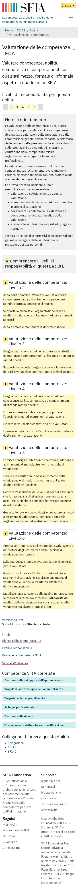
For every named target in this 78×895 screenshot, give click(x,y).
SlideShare (13, 848)
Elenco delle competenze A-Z (21, 641)
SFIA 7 (12, 751)
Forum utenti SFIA (18, 830)
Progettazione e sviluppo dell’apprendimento (33, 689)
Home (9, 30)
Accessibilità (49, 810)
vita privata (48, 798)
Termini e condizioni (54, 804)
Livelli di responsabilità (17, 648)
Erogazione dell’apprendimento (24, 698)
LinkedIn (11, 824)
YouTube (11, 842)
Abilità (34, 30)
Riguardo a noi (50, 781)
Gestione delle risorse (18, 716)
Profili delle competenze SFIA (21, 655)
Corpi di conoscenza (15, 662)
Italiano (67, 5)
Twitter (10, 836)
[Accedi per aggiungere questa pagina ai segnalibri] (73, 47)
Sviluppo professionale (19, 707)
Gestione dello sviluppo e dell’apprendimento (33, 680)
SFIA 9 (21, 30)
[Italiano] (34, 8)
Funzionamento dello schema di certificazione (34, 725)
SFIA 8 (12, 747)
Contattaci (48, 786)
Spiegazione (16, 743)
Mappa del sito (51, 792)
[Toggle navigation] (71, 17)
